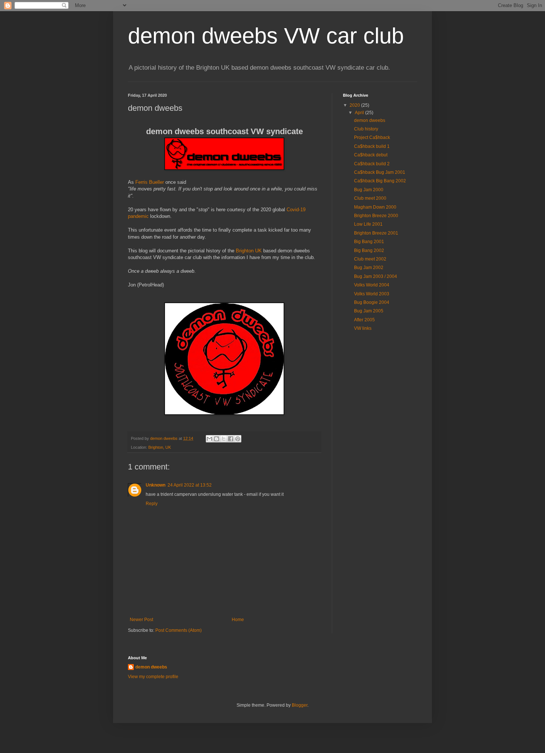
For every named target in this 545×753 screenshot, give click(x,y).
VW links (362, 328)
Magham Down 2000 (375, 207)
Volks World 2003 (371, 293)
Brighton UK (249, 250)
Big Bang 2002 (369, 250)
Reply (152, 503)
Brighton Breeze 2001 (376, 233)
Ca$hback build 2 (372, 163)
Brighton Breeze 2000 (376, 215)
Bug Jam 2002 (368, 267)
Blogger (299, 705)
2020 (355, 105)
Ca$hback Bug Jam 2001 (379, 172)
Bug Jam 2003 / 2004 (375, 276)
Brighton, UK (159, 447)
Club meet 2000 (370, 198)
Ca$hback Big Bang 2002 (380, 180)
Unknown (155, 485)
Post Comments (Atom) (178, 630)
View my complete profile (153, 676)
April (360, 112)
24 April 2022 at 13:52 (190, 485)
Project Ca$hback (372, 137)
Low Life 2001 (368, 224)
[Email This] (209, 438)
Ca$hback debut (370, 154)
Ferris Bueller (149, 182)
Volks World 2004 (371, 285)
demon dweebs (369, 120)
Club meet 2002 (370, 259)
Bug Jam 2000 (368, 189)
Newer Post (141, 619)
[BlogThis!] (216, 438)
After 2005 (364, 319)
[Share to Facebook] (230, 438)
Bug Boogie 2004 (371, 302)
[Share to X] (223, 438)
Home (238, 619)
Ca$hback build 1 (372, 146)
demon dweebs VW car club (266, 35)
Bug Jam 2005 (368, 311)
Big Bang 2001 (369, 241)
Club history (366, 129)
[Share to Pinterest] (237, 438)
